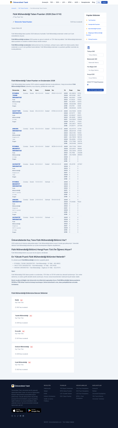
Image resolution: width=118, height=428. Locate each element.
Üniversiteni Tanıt (20, 2)
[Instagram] (12, 416)
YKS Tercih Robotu (97, 396)
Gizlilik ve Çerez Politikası (48, 400)
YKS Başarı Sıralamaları (66, 388)
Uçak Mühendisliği (21, 362)
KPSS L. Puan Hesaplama (80, 397)
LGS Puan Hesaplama (82, 393)
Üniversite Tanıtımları (98, 399)
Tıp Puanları (92, 20)
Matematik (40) (92, 59)
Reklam (94, 391)
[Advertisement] (46, 64)
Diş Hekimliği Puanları (94, 28)
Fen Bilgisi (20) (92, 67)
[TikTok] (17, 416)
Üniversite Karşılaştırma (98, 393)
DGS (57, 2)
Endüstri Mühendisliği (22, 347)
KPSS (69, 2)
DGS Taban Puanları (65, 396)
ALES (76, 2)
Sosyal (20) (90, 74)
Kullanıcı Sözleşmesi (49, 396)
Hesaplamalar (85, 2)
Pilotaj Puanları (92, 39)
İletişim (46, 391)
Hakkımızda (47, 388)
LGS (63, 2)
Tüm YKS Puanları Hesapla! (95, 90)
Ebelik (17, 300)
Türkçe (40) (91, 51)
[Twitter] (15, 416)
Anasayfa (45, 2)
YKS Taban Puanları (23, 8)
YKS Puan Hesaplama (82, 388)
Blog (93, 2)
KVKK (45, 393)
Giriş (98, 2)
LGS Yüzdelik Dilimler (66, 393)
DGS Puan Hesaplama (82, 391)
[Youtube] (20, 416)
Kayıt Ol (104, 2)
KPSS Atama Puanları (66, 391)
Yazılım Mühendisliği (21, 315)
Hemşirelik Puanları (94, 24)
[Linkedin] (23, 416)
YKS (51, 2)
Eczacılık (18, 331)
